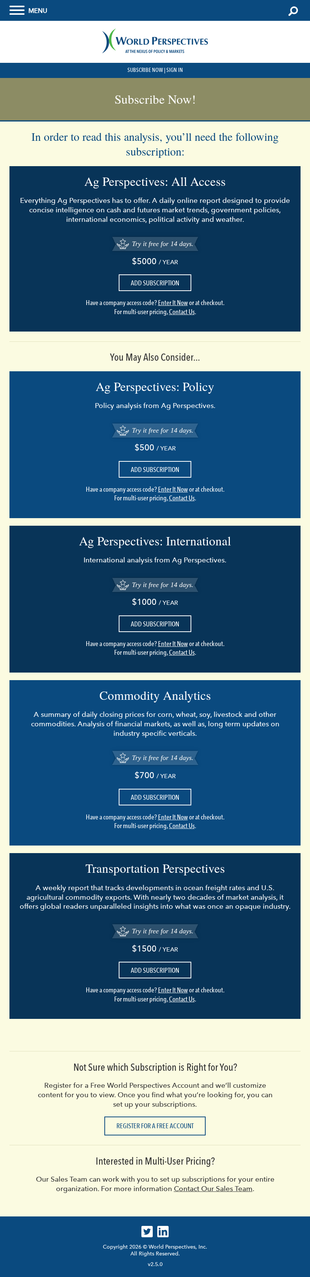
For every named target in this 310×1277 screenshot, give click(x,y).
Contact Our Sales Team (213, 1188)
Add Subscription (155, 283)
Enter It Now (173, 303)
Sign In (174, 70)
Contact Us (182, 312)
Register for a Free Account (155, 1126)
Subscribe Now (145, 70)
